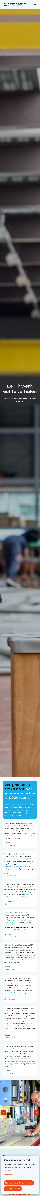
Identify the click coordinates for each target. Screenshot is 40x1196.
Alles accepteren (12, 1189)
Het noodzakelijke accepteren (18, 1183)
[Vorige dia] (3, 1112)
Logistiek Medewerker (17, 1194)
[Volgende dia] (36, 1112)
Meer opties (9, 1175)
